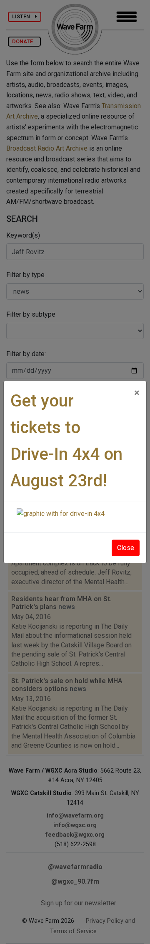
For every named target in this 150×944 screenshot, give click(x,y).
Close (125, 548)
